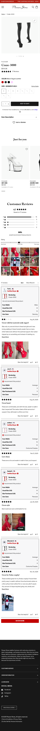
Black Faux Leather (2, 82)
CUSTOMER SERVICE (7, 668)
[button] (10, 72)
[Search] (33, 7)
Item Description (7, 117)
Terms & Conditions (7, 719)
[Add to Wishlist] (26, 149)
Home (3, 14)
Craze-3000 (12, 297)
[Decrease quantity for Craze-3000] (3, 104)
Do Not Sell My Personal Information (12, 721)
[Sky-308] (15, 162)
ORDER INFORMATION (7, 675)
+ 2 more (20, 528)
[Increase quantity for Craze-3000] (8, 104)
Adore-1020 (34, 183)
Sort (22, 283)
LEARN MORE (5, 682)
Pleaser (4, 181)
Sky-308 (4, 183)
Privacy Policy (18, 719)
